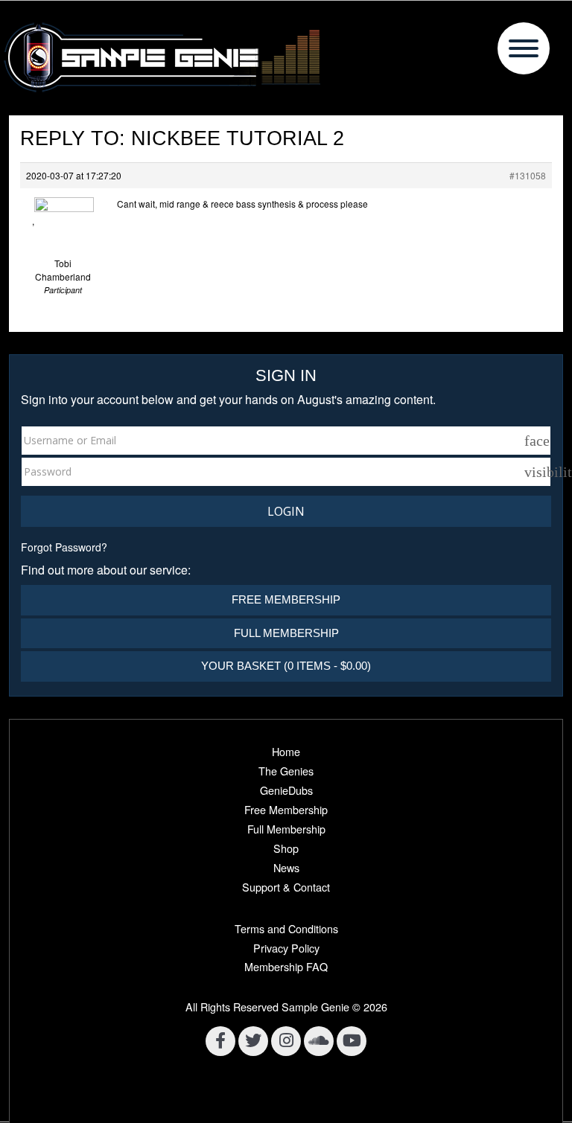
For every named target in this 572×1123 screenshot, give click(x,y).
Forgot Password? (64, 547)
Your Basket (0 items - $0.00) (286, 665)
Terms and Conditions (286, 928)
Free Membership (286, 599)
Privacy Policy (286, 948)
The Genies (286, 770)
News (286, 867)
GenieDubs (286, 790)
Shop (286, 848)
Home (286, 751)
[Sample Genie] (286, 57)
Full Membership (286, 633)
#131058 (527, 175)
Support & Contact (286, 887)
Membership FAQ (286, 966)
